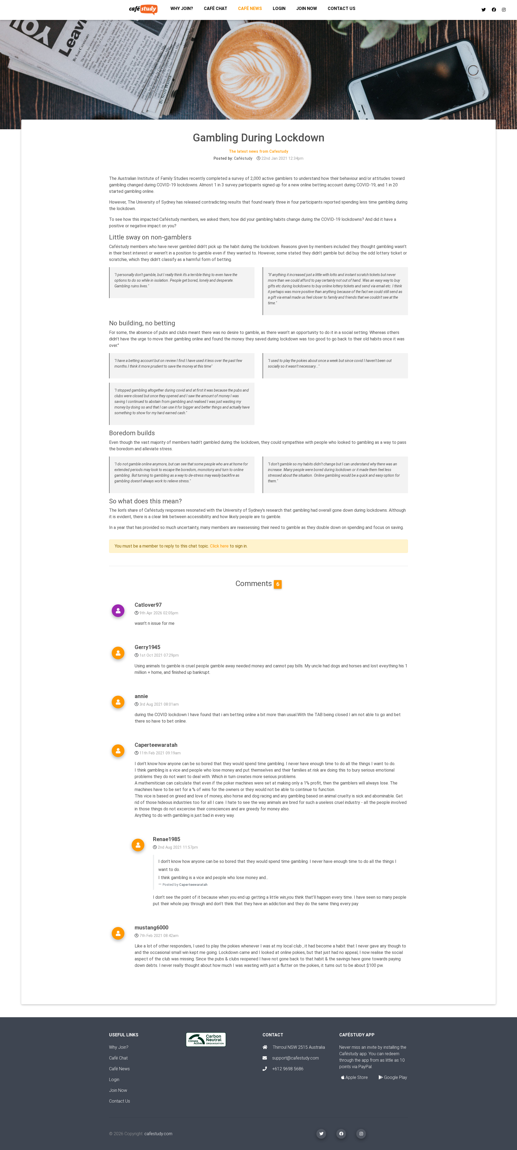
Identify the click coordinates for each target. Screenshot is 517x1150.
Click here (219, 546)
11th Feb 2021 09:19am (160, 753)
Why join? (181, 8)
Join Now (118, 1090)
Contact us (341, 8)
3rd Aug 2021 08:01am (159, 704)
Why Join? (118, 1047)
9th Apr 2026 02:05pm (158, 613)
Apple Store (356, 1077)
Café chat (215, 8)
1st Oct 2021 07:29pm (159, 655)
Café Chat (118, 1058)
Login (279, 8)
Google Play (395, 1077)
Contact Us (119, 1101)
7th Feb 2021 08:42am (159, 935)
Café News (250, 8)
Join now (306, 8)
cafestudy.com (158, 1133)
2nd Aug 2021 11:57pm (178, 847)
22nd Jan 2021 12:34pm (282, 158)
